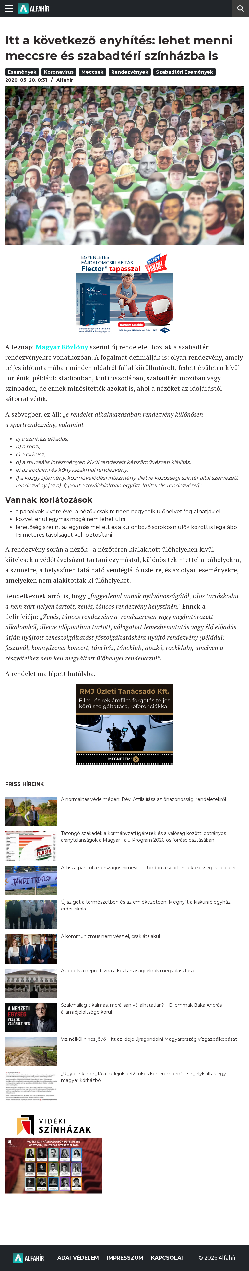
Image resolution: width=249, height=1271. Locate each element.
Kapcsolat (168, 1258)
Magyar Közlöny (62, 346)
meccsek (92, 72)
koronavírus (59, 72)
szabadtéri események (184, 72)
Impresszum (125, 1258)
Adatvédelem (78, 1258)
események (22, 72)
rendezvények (129, 72)
